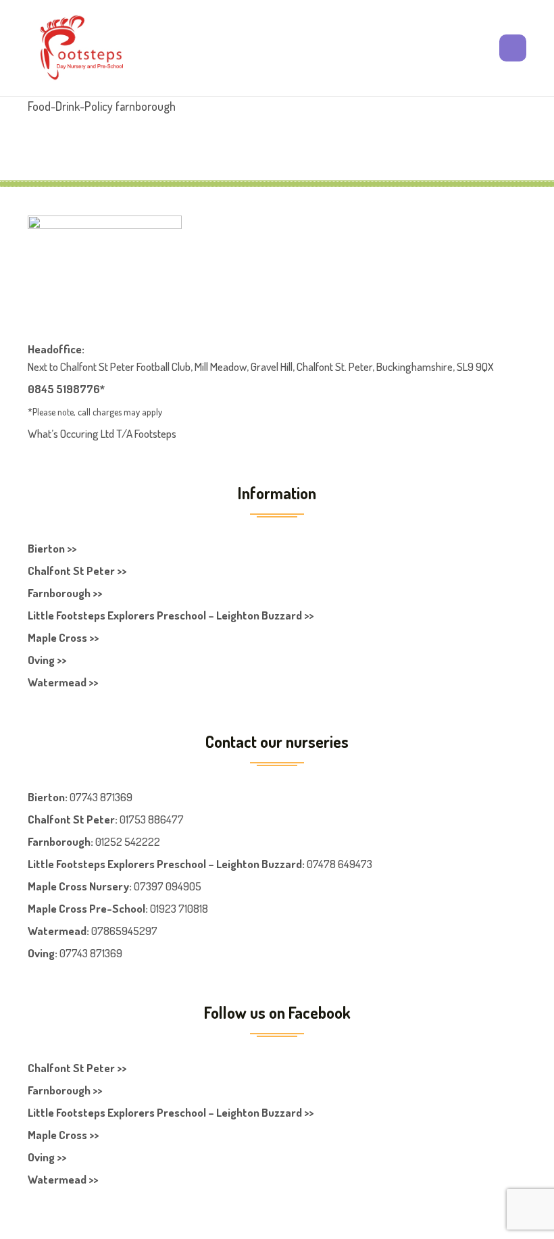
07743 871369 (101, 797)
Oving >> (47, 660)
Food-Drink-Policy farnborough (102, 106)
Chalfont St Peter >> (77, 570)
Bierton (46, 797)
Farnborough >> (65, 593)
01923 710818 (179, 908)
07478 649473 (339, 864)
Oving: (42, 953)
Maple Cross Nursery (78, 886)
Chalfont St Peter (71, 819)
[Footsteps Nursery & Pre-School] (81, 48)
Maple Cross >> (63, 637)
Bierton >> (52, 548)
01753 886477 (152, 819)
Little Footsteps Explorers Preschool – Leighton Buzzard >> (170, 615)
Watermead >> (63, 682)
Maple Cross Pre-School (86, 908)
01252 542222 (127, 841)
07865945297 (124, 931)
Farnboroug (56, 841)
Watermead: (58, 931)
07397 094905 (167, 886)
